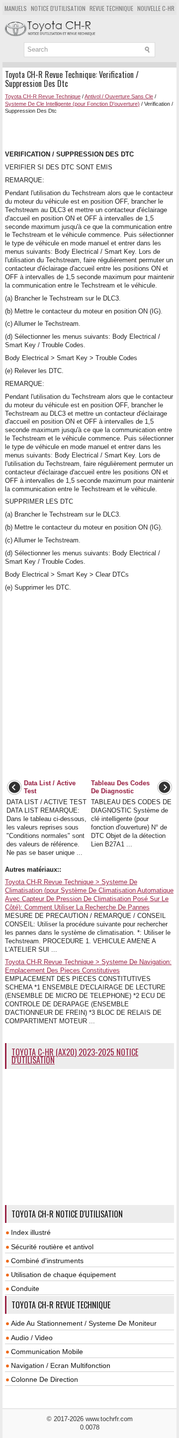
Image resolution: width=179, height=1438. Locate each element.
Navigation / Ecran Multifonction (60, 1365)
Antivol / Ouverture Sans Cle (119, 96)
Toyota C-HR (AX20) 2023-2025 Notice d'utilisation (74, 1056)
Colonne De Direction (44, 1379)
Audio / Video (32, 1338)
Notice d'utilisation (58, 8)
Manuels (15, 8)
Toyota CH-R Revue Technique (43, 96)
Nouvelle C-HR (156, 8)
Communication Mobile (47, 1352)
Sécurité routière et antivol (52, 1247)
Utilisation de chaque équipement (63, 1275)
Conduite (25, 1288)
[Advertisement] (92, 131)
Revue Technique (111, 8)
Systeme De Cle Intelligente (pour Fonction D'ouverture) (72, 104)
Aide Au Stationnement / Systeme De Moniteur (84, 1323)
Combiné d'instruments (47, 1261)
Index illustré (31, 1232)
